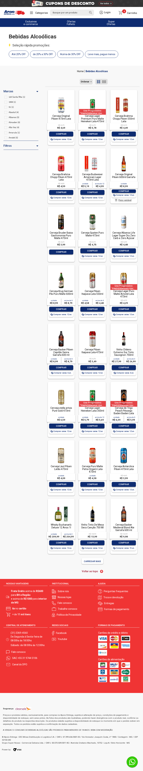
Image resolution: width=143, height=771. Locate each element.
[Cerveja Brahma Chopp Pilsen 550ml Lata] (124, 97)
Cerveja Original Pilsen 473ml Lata (61, 117)
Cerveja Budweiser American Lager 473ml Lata (92, 177)
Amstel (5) (13, 137)
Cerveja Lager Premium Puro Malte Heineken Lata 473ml (92, 119)
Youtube (62, 639)
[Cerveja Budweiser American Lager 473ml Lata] (92, 156)
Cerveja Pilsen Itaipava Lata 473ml (92, 351)
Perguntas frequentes (116, 591)
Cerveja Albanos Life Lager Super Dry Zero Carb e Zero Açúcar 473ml (124, 236)
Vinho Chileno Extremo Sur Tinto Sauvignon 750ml (124, 352)
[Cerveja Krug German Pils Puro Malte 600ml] (61, 273)
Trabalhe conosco (67, 608)
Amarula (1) (14, 132)
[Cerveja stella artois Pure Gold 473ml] (61, 389)
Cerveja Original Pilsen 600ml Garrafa (123, 175)
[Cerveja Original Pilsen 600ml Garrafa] (124, 156)
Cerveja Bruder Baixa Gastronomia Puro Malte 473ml (61, 235)
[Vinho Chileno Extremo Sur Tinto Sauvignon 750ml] (124, 331)
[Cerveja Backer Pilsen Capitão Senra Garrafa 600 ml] (61, 331)
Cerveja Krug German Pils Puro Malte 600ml (61, 292)
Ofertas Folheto (71, 23)
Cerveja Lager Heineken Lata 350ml (92, 409)
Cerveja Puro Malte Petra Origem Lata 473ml (92, 469)
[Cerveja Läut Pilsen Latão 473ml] (61, 448)
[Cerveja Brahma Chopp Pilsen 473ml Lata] (61, 156)
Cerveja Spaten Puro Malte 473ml (92, 234)
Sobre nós (63, 591)
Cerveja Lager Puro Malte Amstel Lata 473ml (123, 294)
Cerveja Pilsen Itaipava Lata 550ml (92, 292)
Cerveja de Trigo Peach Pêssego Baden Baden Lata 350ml (124, 412)
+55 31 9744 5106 (27, 658)
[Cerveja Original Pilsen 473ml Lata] (61, 97)
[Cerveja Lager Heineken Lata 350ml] (92, 389)
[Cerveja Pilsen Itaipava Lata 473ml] (92, 331)
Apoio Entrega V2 (80, 71)
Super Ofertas (111, 23)
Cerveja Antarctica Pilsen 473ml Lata (124, 467)
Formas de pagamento (116, 609)
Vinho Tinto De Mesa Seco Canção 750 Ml (92, 526)
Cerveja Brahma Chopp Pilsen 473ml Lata (61, 177)
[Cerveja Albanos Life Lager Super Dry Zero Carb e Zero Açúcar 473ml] (124, 214)
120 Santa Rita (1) (17, 96)
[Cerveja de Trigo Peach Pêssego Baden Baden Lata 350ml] (124, 389)
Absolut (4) (14, 112)
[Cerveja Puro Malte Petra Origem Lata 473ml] (92, 448)
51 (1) (11, 106)
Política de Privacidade (69, 614)
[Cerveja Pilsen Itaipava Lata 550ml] (92, 273)
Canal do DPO (19, 664)
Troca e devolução (113, 597)
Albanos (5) (14, 117)
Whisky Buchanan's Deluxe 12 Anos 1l (61, 526)
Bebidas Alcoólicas (97, 71)
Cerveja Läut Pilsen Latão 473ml (61, 467)
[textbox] (72, 13)
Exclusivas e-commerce (31, 23)
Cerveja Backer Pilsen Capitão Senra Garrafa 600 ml (61, 352)
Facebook (61, 633)
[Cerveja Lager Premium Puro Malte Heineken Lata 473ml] (92, 97)
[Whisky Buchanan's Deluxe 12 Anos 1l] (61, 506)
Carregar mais (92, 561)
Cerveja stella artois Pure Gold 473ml (61, 409)
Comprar (61, 134)
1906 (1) (12, 101)
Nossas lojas (64, 597)
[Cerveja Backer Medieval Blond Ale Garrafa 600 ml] (124, 506)
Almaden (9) (14, 122)
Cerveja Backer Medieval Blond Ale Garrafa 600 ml (123, 527)
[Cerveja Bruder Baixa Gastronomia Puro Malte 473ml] (61, 214)
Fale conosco (65, 603)
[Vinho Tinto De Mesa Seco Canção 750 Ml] (92, 506)
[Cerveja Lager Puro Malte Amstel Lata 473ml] (124, 273)
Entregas (109, 603)
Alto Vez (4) (14, 127)
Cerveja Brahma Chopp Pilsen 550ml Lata (124, 119)
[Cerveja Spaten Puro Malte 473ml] (92, 214)
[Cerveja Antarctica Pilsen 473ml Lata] (124, 448)
